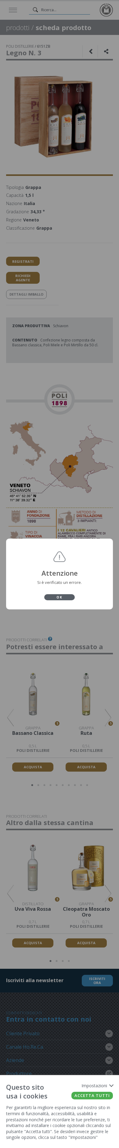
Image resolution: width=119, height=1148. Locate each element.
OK (59, 597)
